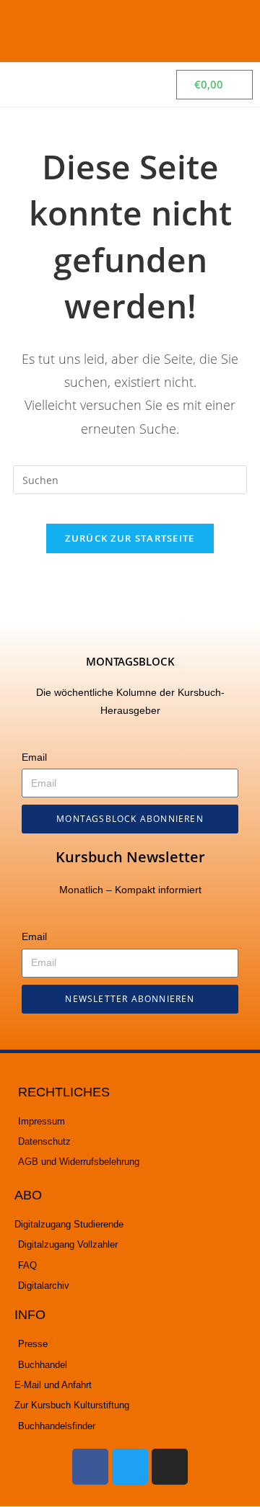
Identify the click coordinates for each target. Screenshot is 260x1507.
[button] (232, 30)
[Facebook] (90, 1467)
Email (34, 757)
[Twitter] (130, 1467)
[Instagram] (170, 1467)
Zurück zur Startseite (129, 538)
